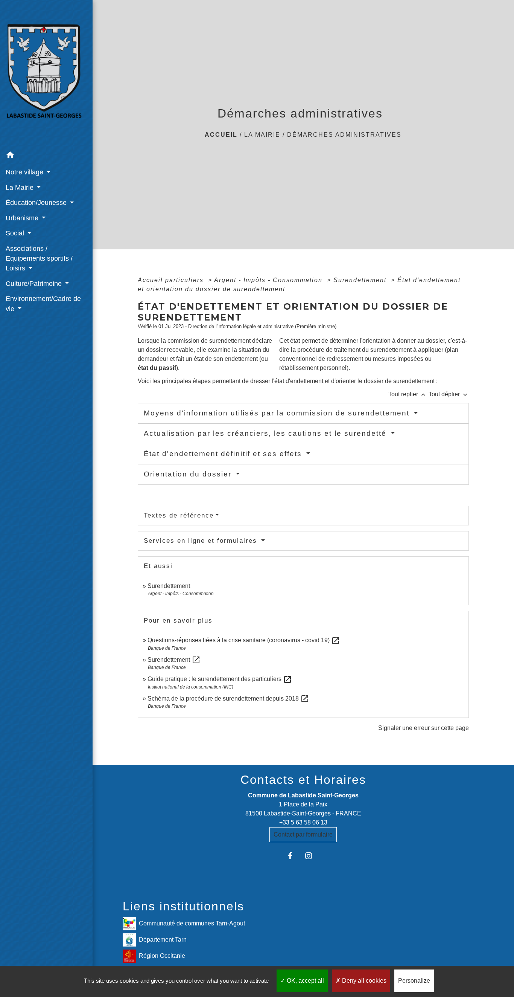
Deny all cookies (363, 980)
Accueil (221, 134)
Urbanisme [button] (23, 218)
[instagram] (312, 855)
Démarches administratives (344, 134)
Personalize (414, 980)
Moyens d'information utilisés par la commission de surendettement (278, 413)
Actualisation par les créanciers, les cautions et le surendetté (266, 433)
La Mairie (262, 134)
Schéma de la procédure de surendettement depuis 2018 (228, 698)
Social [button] (16, 233)
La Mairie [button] (20, 187)
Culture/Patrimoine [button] (35, 283)
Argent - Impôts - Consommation (269, 280)
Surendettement (361, 280)
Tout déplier (449, 394)
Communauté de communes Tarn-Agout (192, 923)
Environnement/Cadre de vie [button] (43, 303)
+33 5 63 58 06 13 (303, 822)
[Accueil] (46, 74)
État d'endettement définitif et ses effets (224, 454)
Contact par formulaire (303, 834)
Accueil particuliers (172, 280)
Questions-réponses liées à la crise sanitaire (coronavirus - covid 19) (244, 640)
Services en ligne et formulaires (202, 540)
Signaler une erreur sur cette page (423, 728)
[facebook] (294, 855)
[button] (46, 156)
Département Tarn (163, 939)
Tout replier (407, 394)
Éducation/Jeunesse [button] (37, 202)
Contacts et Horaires (303, 779)
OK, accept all (304, 980)
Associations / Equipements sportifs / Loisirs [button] (39, 258)
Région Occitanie (162, 956)
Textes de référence (179, 515)
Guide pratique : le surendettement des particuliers (220, 679)
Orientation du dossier (189, 474)
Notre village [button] (25, 172)
